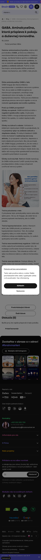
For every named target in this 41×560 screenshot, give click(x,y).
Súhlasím (20, 286)
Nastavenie (21, 291)
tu (28, 278)
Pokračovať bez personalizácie (15, 269)
